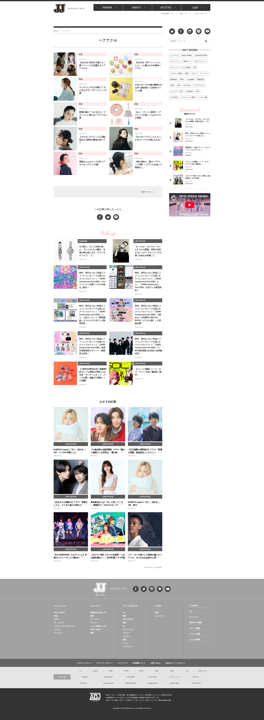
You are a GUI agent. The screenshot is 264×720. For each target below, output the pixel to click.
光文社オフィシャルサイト (175, 663)
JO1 (194, 67)
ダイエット (174, 67)
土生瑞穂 (190, 79)
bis (187, 671)
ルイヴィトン (175, 61)
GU (181, 91)
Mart (156, 671)
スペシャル (199, 13)
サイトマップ (122, 663)
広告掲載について (139, 663)
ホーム (56, 31)
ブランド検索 (194, 634)
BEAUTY (136, 7)
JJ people (165, 13)
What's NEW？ (59, 612)
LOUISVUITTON (201, 55)
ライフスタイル (130, 606)
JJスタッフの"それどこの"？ (65, 626)
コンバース (174, 55)
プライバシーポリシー (104, 663)
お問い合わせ (155, 663)
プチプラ (57, 629)
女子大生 (186, 85)
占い (182, 13)
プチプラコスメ (199, 85)
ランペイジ (204, 73)
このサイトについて (83, 663)
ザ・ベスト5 (58, 623)
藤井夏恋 (173, 79)
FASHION (107, 7)
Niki (178, 85)
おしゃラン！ (160, 616)
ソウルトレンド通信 (187, 97)
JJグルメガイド (129, 629)
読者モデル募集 (195, 622)
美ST (172, 671)
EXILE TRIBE (187, 55)
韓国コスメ (187, 61)
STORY (126, 671)
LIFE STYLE (165, 7)
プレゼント (58, 633)
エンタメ (126, 633)
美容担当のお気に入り (98, 612)
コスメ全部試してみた (98, 626)
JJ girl (195, 7)
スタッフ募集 (194, 628)
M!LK (182, 79)
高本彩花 (200, 79)
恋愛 (124, 640)
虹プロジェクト (201, 61)
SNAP (56, 619)
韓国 (92, 616)
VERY (111, 671)
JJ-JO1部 (173, 97)
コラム (125, 643)
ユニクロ (173, 91)
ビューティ (95, 606)
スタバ (194, 73)
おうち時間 (186, 67)
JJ (80, 671)
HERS (141, 671)
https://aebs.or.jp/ (164, 700)
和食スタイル (202, 671)
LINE (172, 85)
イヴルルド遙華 (176, 73)
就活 (186, 73)
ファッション (60, 606)
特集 (55, 616)
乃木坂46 (189, 91)
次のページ (146, 192)
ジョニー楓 (203, 97)
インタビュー (128, 646)
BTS (197, 91)
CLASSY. (95, 671)
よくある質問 (194, 639)
